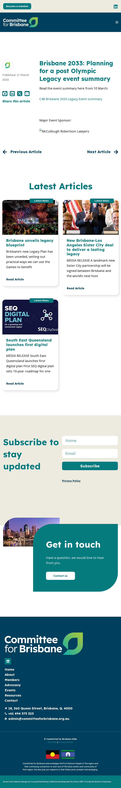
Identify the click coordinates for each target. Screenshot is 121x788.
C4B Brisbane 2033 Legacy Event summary (70, 99)
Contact (11, 700)
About (9, 675)
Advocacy (13, 685)
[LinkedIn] (115, 6)
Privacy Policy (66, 742)
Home (9, 669)
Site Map (52, 742)
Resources (13, 695)
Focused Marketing (39, 781)
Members (12, 680)
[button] (17, 6)
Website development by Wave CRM (66, 781)
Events (10, 690)
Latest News (41, 201)
